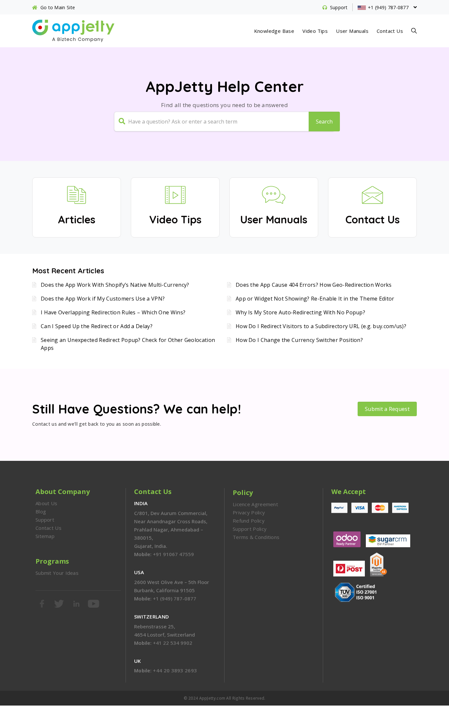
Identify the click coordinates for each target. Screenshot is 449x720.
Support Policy (250, 529)
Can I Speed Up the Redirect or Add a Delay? (97, 326)
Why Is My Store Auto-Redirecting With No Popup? (300, 312)
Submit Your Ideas (57, 573)
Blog (40, 511)
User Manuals (352, 31)
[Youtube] (94, 603)
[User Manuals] (273, 207)
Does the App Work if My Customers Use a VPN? (103, 298)
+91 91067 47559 (173, 554)
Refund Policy (249, 520)
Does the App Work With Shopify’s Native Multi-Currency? (115, 284)
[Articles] (76, 207)
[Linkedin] (77, 603)
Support (44, 519)
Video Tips (315, 31)
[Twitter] (59, 603)
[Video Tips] (175, 207)
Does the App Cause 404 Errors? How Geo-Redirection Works (314, 284)
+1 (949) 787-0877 (174, 598)
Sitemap (45, 536)
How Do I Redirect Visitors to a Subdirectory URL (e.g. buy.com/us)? (321, 326)
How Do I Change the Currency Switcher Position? (299, 340)
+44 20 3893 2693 (175, 670)
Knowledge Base (274, 31)
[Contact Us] (372, 207)
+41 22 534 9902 (172, 643)
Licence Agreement (255, 504)
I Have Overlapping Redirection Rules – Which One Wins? (113, 312)
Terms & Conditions (256, 537)
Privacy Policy (249, 512)
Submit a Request (387, 409)
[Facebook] (42, 603)
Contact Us (390, 31)
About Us (46, 503)
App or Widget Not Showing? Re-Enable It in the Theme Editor (315, 298)
